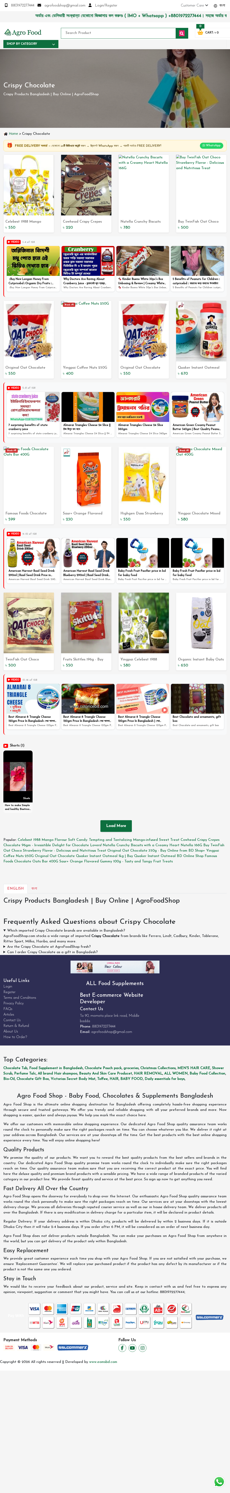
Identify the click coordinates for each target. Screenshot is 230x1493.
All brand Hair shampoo (57, 1073)
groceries (131, 1068)
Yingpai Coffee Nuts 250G (85, 368)
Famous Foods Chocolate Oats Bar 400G (26, 514)
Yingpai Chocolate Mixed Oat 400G (199, 514)
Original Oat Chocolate (140, 368)
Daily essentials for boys (165, 1079)
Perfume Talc (25, 1073)
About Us (10, 1031)
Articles (8, 1015)
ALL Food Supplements (115, 983)
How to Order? (15, 1037)
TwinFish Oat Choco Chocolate (22, 660)
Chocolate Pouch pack (103, 1068)
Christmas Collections (158, 1068)
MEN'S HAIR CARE (193, 1068)
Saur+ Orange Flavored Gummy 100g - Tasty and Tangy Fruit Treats (83, 514)
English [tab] (15, 888)
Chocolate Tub (15, 1068)
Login (7, 986)
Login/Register (105, 5)
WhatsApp (213, 145)
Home (13, 133)
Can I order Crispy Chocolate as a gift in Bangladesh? (52, 952)
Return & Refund (16, 1026)
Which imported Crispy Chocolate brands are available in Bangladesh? (66, 931)
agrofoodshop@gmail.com (64, 5)
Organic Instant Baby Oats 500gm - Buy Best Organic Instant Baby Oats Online (201, 660)
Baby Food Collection (207, 1073)
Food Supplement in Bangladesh (56, 1068)
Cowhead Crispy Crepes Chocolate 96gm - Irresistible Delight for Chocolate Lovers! (82, 222)
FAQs (7, 1009)
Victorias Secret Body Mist (73, 1079)
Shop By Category (22, 43)
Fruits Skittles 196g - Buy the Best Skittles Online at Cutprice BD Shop (85, 660)
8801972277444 (22, 5)
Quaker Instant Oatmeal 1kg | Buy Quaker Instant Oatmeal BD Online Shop (199, 368)
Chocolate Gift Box (33, 1079)
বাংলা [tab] (34, 888)
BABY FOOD (131, 1079)
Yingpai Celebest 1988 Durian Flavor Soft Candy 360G (142, 660)
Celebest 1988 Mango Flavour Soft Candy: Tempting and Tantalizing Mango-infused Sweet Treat (28, 222)
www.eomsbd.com (103, 1362)
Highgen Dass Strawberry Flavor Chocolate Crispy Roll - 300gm (141, 514)
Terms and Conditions (19, 998)
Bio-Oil (9, 1079)
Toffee (102, 1079)
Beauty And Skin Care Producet (105, 1073)
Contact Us (12, 1020)
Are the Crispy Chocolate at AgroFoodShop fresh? (49, 947)
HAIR (114, 1079)
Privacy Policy (13, 1003)
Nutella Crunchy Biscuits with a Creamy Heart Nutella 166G (140, 222)
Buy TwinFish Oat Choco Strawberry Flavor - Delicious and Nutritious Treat (198, 222)
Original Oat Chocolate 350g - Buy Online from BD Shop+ (28, 368)
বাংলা (221, 5)
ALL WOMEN (176, 1073)
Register (9, 992)
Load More (116, 826)
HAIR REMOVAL (148, 1073)
